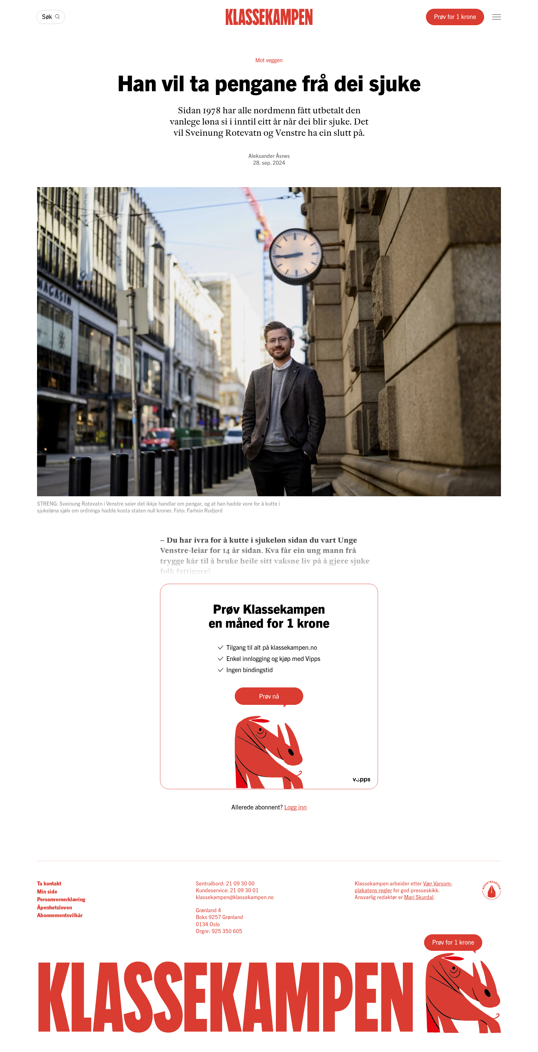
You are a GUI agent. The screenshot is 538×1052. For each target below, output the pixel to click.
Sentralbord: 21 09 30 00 (225, 883)
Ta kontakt (49, 883)
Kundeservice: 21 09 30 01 (227, 890)
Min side (47, 891)
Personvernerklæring (61, 899)
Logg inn (295, 807)
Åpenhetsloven (54, 907)
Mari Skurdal (418, 897)
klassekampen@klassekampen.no (235, 897)
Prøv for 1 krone (455, 16)
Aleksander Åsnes (269, 155)
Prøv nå (269, 696)
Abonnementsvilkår (60, 915)
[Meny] (496, 17)
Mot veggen (269, 60)
